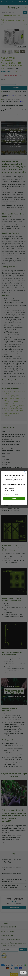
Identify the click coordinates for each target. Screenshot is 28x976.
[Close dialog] (25, 472)
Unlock (14, 498)
